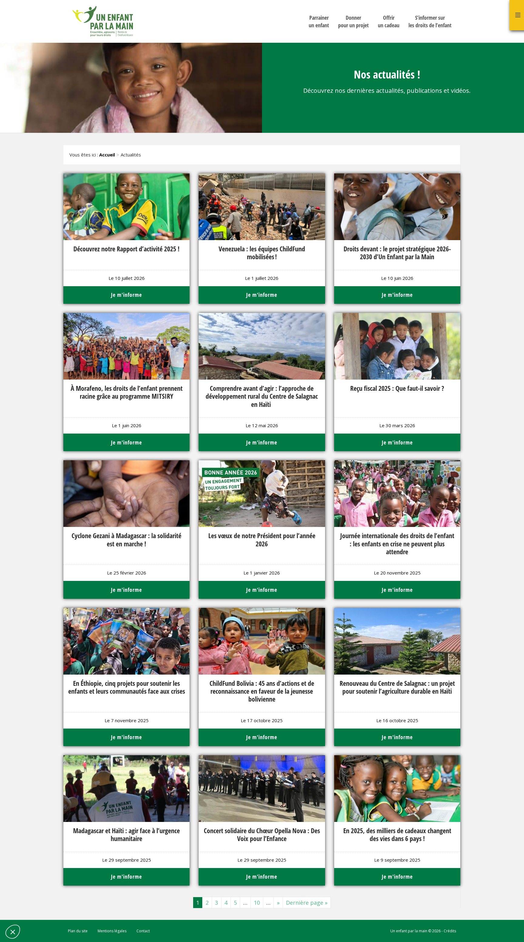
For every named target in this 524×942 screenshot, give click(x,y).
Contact (143, 931)
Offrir (388, 21)
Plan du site (78, 931)
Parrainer (319, 21)
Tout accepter (101, 911)
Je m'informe (126, 294)
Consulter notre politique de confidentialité (47, 891)
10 (257, 902)
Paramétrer (38, 911)
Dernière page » (307, 902)
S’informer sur (430, 21)
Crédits (450, 931)
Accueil (107, 155)
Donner (353, 21)
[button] (12, 931)
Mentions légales (112, 931)
